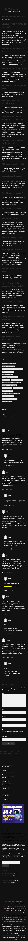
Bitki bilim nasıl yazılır (7, 388)
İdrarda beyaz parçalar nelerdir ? (8, 772)
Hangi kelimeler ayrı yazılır (8, 396)
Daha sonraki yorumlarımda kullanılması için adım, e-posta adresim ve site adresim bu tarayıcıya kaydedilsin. (13, 732)
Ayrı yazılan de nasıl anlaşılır (8, 366)
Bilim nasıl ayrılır (6, 379)
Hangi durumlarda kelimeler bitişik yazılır (11, 393)
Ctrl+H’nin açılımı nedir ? (7, 783)
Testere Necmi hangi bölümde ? (8, 776)
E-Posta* (3, 716)
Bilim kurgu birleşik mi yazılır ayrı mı (10, 377)
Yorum (3, 693)
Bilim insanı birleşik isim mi (8, 371)
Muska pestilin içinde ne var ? (8, 779)
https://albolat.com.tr (15, 751)
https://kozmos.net (4, 751)
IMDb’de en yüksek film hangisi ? (8, 798)
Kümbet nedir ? (5, 769)
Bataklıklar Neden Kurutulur (9, 411)
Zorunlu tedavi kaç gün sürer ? (8, 765)
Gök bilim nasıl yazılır (18, 388)
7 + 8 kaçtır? (4, 736)
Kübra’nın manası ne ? (6, 787)
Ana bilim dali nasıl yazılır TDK (9, 363)
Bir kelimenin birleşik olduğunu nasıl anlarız (11, 382)
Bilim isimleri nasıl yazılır (8, 374)
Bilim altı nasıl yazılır (18, 369)
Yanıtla (11, 449)
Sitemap (16, 753)
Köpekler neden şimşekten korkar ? (9, 790)
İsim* (3, 709)
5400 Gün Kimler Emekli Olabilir (8, 878)
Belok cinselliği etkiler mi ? (7, 794)
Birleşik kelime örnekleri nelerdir (9, 385)
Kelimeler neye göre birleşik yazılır (10, 398)
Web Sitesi (4, 723)
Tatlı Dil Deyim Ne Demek (7, 873)
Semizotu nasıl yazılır (7, 401)
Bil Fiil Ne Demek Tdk (6, 882)
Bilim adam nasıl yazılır (7, 369)
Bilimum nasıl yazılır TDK (17, 379)
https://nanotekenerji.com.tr (7, 753)
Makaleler (7, 360)
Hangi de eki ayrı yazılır (7, 390)
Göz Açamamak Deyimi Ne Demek (11, 416)
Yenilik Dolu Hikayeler (14, 9)
